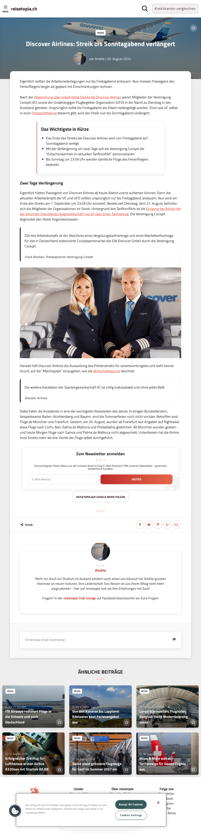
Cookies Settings (131, 815)
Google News (166, 812)
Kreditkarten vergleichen (175, 8)
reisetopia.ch (24, 8)
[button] (15, 811)
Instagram (166, 803)
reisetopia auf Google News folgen (100, 497)
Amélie (100, 58)
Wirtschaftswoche (106, 371)
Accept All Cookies (131, 804)
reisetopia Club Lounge (79, 598)
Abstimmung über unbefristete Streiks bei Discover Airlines (77, 97)
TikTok (166, 808)
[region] (91, 810)
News (100, 33)
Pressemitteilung (44, 113)
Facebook (166, 798)
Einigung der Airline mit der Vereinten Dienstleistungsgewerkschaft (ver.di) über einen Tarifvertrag (100, 211)
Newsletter (167, 793)
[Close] (158, 802)
